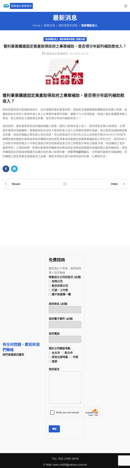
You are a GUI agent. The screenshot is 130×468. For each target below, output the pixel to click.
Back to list (65, 183)
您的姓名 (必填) (58, 303)
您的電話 (54, 333)
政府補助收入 (89, 25)
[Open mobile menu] (125, 6)
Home (36, 25)
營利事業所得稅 (68, 25)
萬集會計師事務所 (57, 53)
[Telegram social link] (14, 168)
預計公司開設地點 (63, 355)
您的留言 (54, 369)
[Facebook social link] (6, 168)
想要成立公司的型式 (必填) (65, 285)
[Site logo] (18, 5)
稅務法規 (49, 25)
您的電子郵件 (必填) (61, 318)
